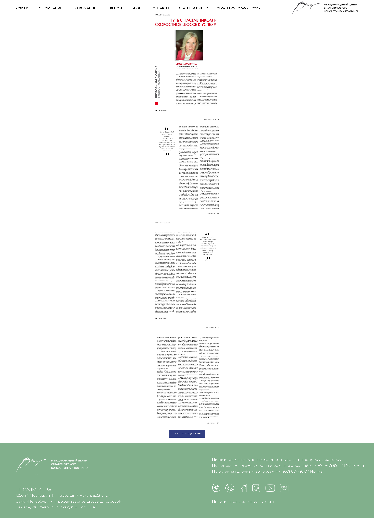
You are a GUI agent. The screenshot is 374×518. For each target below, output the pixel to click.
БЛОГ (136, 8)
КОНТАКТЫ (160, 8)
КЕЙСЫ (116, 8)
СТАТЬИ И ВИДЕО (193, 8)
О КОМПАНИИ (51, 8)
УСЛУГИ (21, 8)
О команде (85, 8)
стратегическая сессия (239, 8)
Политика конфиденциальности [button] (243, 501)
